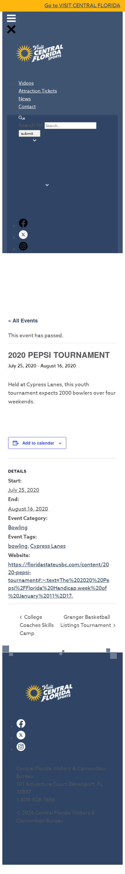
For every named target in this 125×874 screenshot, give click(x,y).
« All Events (23, 320)
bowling (18, 546)
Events (25, 172)
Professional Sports (43, 191)
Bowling (18, 528)
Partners (27, 178)
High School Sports (43, 204)
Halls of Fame (38, 210)
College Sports (39, 198)
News (25, 98)
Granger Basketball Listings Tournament (86, 621)
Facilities (27, 166)
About (25, 140)
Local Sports (31, 185)
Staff (29, 153)
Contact (27, 106)
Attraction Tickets (38, 91)
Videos (26, 83)
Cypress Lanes (48, 546)
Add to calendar (38, 443)
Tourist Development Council (54, 159)
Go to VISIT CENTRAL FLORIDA (82, 6)
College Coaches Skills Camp (37, 625)
